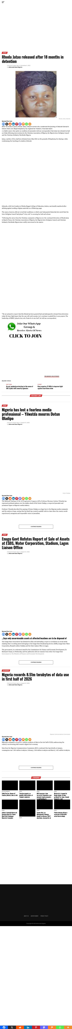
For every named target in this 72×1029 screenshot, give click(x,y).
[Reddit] (10, 124)
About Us (26, 916)
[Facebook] (3, 124)
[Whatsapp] (26, 124)
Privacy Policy (44, 916)
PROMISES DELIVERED (51, 376)
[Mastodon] (19, 124)
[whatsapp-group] (23, 340)
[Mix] (23, 124)
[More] (29, 124)
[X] (6, 124)
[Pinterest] (16, 124)
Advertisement (34, 916)
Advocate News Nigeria (15, 67)
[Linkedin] (13, 124)
